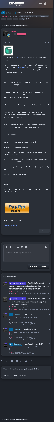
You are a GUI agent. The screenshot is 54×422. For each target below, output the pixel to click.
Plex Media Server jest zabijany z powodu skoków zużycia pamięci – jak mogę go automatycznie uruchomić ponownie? (29, 286)
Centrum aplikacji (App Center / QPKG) (26, 317)
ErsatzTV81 (28, 314)
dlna (31, 16)
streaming (42, 95)
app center (24, 16)
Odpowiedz (45, 231)
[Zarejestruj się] (45, 3)
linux (3, 19)
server (15, 19)
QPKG (17, 57)
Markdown (30, 19)
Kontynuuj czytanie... (10, 226)
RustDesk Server (30, 329)
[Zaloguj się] (40, 3)
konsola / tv (45, 16)
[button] (3, 4)
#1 (48, 42)
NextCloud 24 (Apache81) (34, 344)
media (9, 19)
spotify (22, 19)
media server (21, 67)
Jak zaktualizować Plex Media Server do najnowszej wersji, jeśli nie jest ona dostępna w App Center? (28, 301)
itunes (37, 16)
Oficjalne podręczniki (21, 291)
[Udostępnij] (45, 42)
